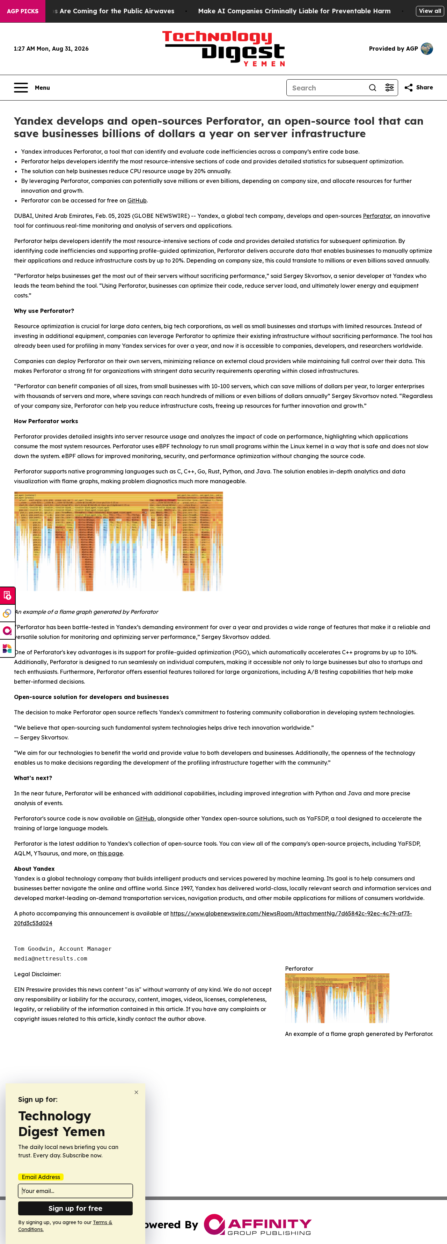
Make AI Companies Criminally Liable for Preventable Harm (294, 11)
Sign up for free (75, 1208)
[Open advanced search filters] (389, 88)
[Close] (136, 1092)
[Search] (372, 88)
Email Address (41, 1176)
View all (430, 10)
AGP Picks (22, 11)
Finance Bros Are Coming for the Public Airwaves (95, 11)
